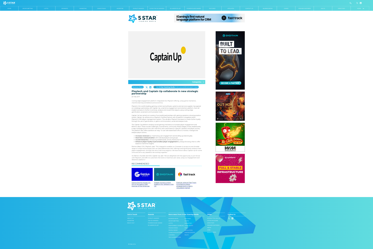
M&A (186, 228)
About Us (130, 218)
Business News (267, 8)
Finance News (173, 228)
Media (209, 227)
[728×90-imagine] (209, 18)
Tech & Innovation (175, 237)
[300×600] (230, 32)
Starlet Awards (138, 8)
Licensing (172, 235)
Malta (323, 8)
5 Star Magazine (212, 220)
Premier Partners (304, 8)
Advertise (120, 8)
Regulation (189, 230)
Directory (341, 8)
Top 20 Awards (153, 220)
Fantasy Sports (190, 232)
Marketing (83, 8)
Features (212, 8)
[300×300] (230, 92)
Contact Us (249, 8)
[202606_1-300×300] (230, 124)
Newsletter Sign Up (213, 218)
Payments (64, 8)
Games (286, 8)
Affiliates (230, 8)
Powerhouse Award (194, 8)
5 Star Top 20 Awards (157, 8)
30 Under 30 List (175, 8)
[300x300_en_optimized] (230, 155)
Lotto (46, 8)
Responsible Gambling (176, 225)
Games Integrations (175, 232)
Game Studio (101, 8)
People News (173, 230)
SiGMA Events (211, 232)
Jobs (208, 230)
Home (9, 8)
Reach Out (130, 223)
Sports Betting (28, 8)
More (360, 8)
